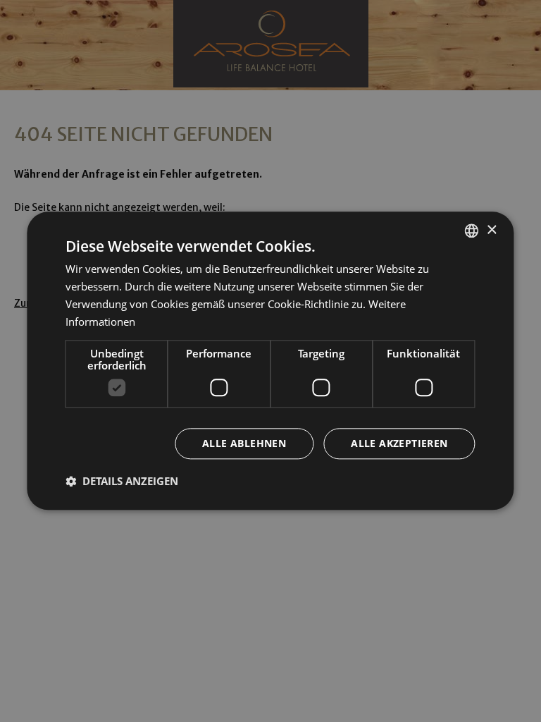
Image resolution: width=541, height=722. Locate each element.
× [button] (491, 230)
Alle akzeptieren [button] (399, 444)
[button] (122, 481)
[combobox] (472, 231)
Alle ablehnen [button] (244, 444)
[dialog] (270, 361)
